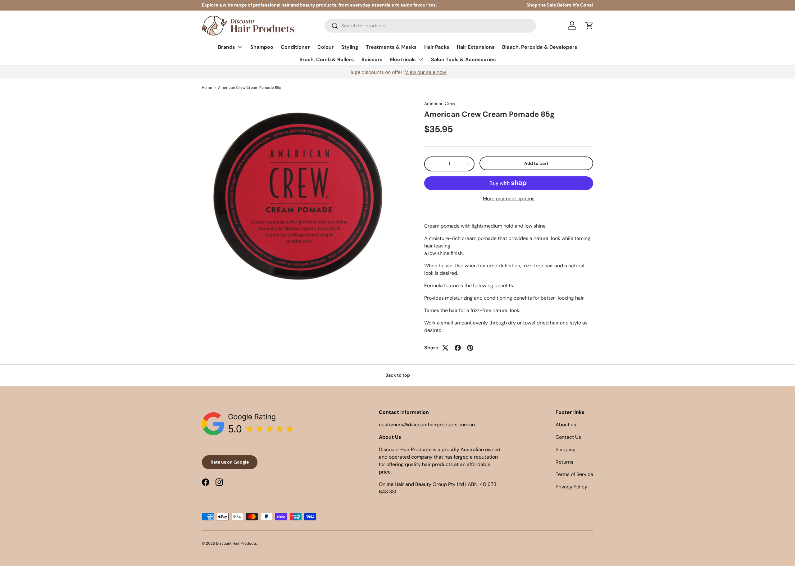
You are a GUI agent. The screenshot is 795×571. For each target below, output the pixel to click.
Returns (564, 462)
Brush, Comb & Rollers (326, 59)
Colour (325, 47)
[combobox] (430, 26)
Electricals (403, 59)
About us (566, 424)
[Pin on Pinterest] (470, 348)
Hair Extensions (476, 47)
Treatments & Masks (391, 47)
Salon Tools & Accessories (463, 59)
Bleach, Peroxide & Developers (539, 47)
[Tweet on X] (445, 348)
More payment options (508, 198)
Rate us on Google (230, 462)
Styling (349, 47)
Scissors (372, 59)
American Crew (439, 103)
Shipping (565, 449)
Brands (226, 47)
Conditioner (295, 47)
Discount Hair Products (236, 543)
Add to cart (536, 163)
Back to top (397, 375)
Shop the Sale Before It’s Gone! (559, 5)
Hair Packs (436, 47)
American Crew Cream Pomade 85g (249, 87)
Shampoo (261, 47)
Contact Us (568, 437)
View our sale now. (426, 72)
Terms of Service (574, 474)
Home (207, 87)
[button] (589, 25)
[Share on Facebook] (458, 348)
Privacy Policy (571, 486)
